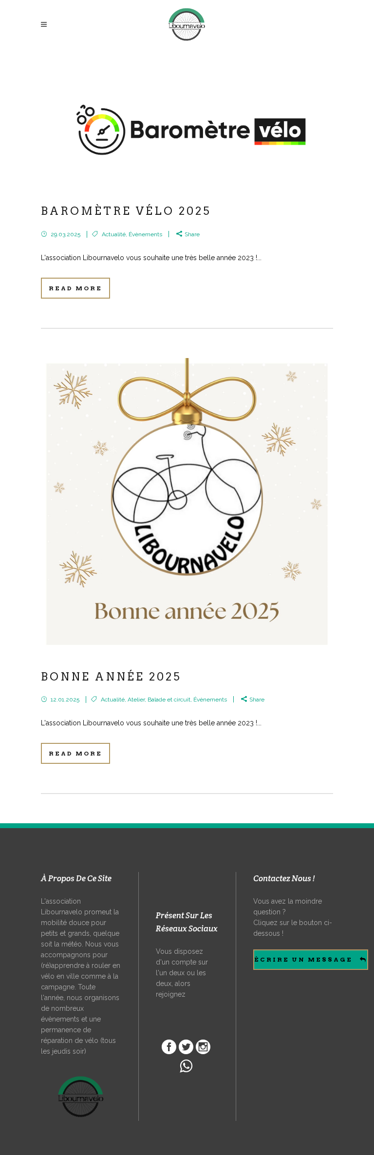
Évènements (145, 234)
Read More (75, 288)
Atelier (136, 699)
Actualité (114, 234)
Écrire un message (303, 959)
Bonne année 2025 (111, 676)
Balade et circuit (169, 699)
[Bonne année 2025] (187, 504)
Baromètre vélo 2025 (126, 211)
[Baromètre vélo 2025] (187, 127)
